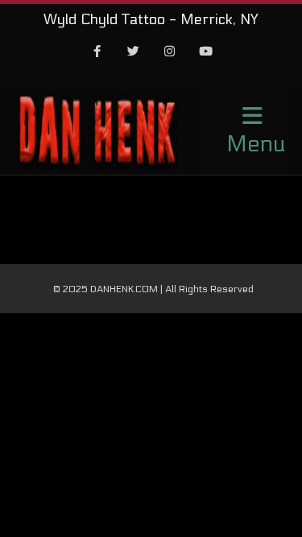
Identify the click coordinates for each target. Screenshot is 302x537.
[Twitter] (133, 52)
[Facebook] (97, 52)
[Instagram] (169, 52)
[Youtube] (205, 52)
